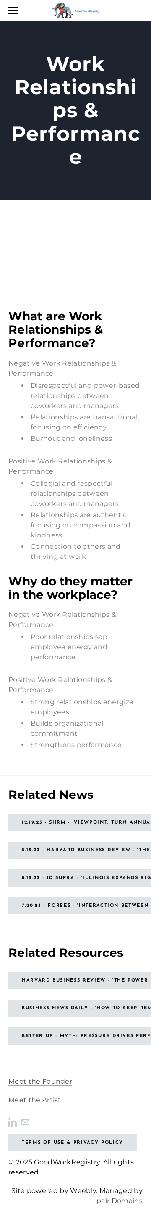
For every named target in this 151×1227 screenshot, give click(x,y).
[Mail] (25, 1122)
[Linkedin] (12, 1122)
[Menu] (14, 10)
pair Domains (119, 1201)
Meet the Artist (34, 1100)
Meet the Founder (40, 1081)
